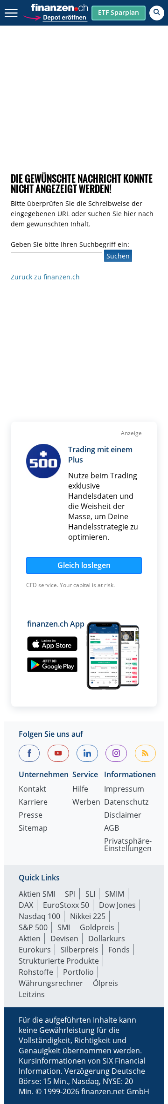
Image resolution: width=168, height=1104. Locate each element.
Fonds (119, 950)
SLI (90, 894)
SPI (70, 894)
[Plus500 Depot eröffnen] (55, 16)
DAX (26, 905)
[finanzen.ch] (59, 7)
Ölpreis (105, 983)
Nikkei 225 (87, 916)
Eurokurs (35, 950)
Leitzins (32, 994)
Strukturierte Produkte (59, 961)
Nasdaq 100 (39, 916)
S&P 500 (33, 927)
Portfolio (78, 972)
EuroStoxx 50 (66, 905)
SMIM (114, 894)
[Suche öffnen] (156, 13)
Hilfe (80, 789)
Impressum (124, 789)
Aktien (30, 938)
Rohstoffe (36, 972)
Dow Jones (117, 905)
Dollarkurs (106, 938)
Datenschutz (126, 802)
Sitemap (33, 828)
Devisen (64, 938)
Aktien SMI (37, 894)
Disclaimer (122, 815)
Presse (30, 815)
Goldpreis (97, 927)
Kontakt (32, 789)
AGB (111, 828)
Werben (86, 802)
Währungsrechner (51, 983)
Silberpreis (79, 950)
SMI (63, 927)
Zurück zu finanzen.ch (45, 276)
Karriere (33, 802)
